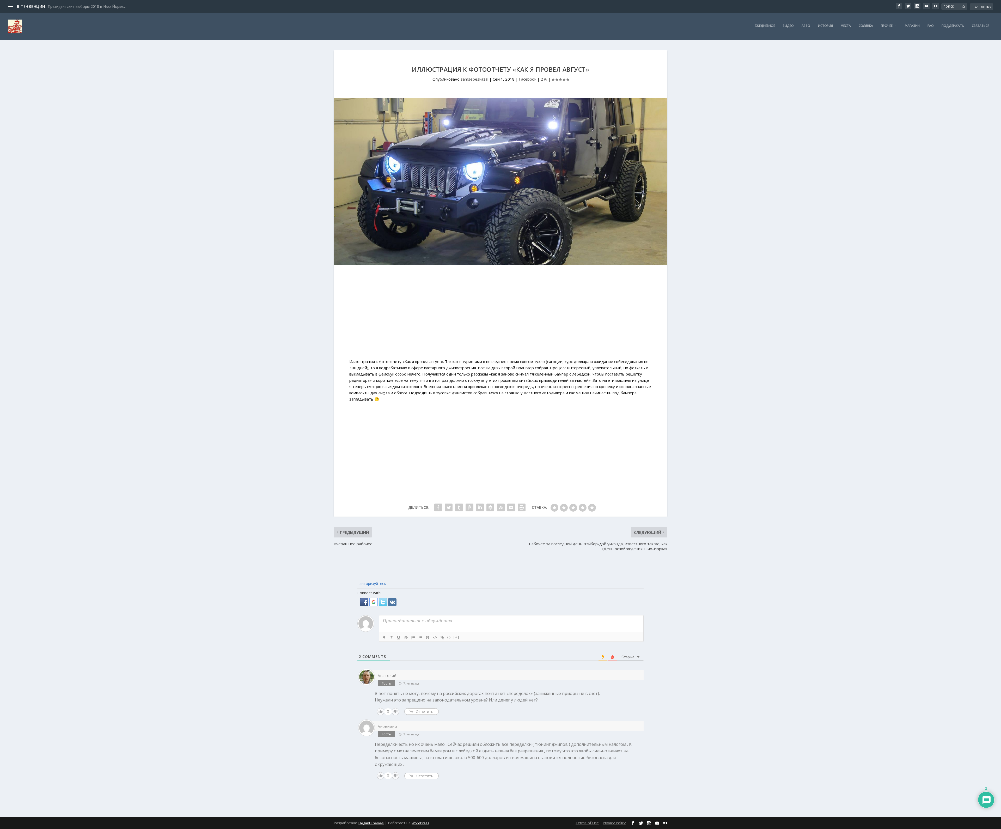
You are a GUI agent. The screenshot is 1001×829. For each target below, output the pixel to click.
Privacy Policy (614, 822)
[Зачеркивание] (406, 637)
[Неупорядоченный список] (420, 637)
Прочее (887, 26)
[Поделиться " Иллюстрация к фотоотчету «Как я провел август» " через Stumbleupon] (501, 507)
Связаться (980, 26)
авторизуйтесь (372, 583)
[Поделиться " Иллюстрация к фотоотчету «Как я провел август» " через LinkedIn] (480, 507)
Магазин (912, 26)
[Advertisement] (500, 314)
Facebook (527, 79)
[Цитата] (427, 637)
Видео (788, 26)
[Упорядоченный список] (413, 637)
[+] (456, 637)
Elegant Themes (371, 823)
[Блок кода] (435, 637)
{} (449, 637)
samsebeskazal (474, 79)
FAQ (930, 26)
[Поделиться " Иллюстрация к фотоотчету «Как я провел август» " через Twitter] (448, 507)
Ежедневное (765, 26)
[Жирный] (384, 637)
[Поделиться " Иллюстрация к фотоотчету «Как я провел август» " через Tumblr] (459, 507)
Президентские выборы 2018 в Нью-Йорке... (87, 6)
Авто (806, 26)
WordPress (420, 823)
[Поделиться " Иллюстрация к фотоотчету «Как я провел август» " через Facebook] (438, 507)
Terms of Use (587, 822)
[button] (364, 604)
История (825, 26)
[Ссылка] (442, 637)
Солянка (866, 26)
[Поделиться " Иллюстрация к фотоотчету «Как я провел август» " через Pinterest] (469, 507)
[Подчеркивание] (398, 637)
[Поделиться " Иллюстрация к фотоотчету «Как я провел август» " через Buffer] (490, 507)
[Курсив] (391, 637)
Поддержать (953, 26)
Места (846, 26)
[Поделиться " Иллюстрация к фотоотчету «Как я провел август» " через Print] (521, 507)
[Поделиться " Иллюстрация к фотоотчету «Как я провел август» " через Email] (511, 507)
